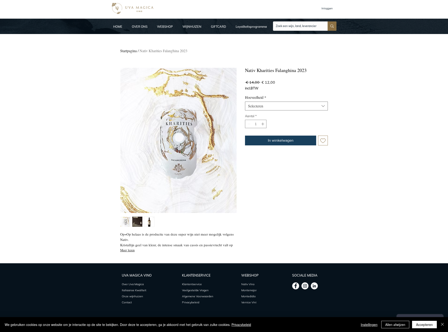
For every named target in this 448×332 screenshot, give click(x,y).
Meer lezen (127, 250)
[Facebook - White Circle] (295, 285)
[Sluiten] (442, 324)
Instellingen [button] (369, 324)
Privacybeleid (241, 324)
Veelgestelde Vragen (195, 290)
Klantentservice (192, 284)
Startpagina (128, 50)
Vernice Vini (248, 302)
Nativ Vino (248, 284)
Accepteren (424, 324)
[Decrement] (248, 124)
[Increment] (263, 124)
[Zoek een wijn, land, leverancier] (332, 26)
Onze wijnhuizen (132, 296)
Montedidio (248, 296)
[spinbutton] (255, 124)
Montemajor (249, 290)
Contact (127, 302)
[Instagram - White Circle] (304, 285)
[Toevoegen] (323, 140)
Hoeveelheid (255, 97)
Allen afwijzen (395, 324)
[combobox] (286, 106)
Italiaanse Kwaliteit (134, 290)
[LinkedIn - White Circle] (314, 285)
